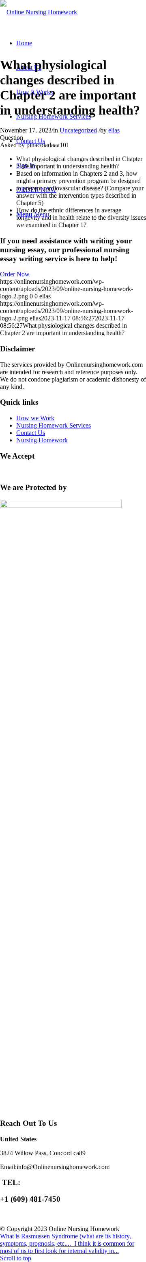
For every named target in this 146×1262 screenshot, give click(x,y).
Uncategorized (78, 130)
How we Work (35, 418)
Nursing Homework (42, 440)
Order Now (15, 274)
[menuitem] (24, 43)
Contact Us (30, 432)
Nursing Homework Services (53, 425)
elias (114, 130)
